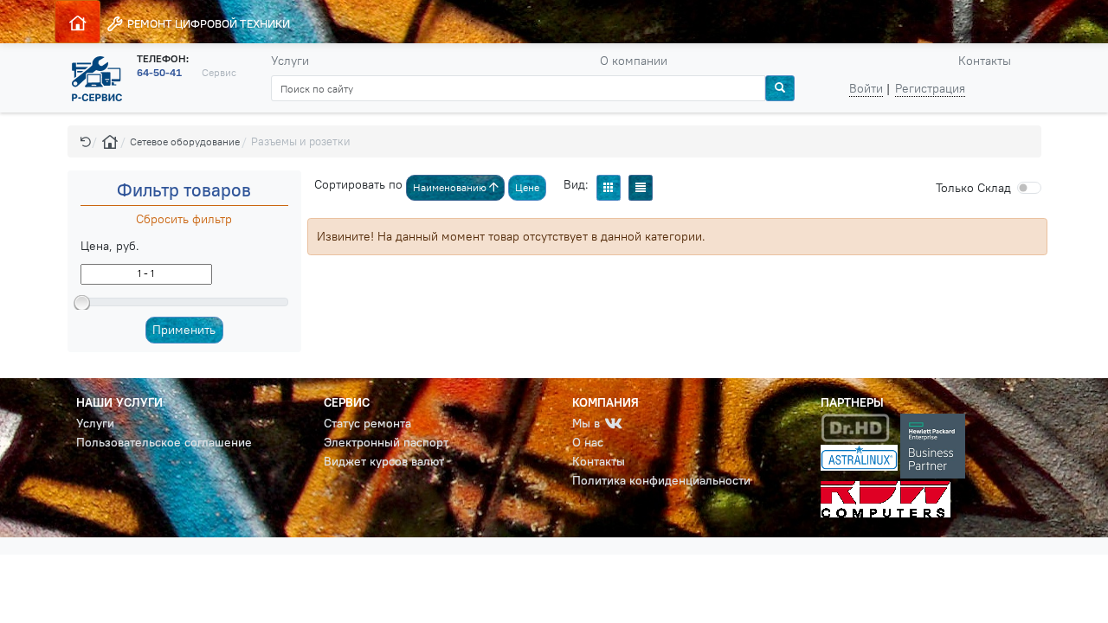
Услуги (290, 60)
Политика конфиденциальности (661, 480)
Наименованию (451, 187)
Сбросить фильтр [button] (184, 219)
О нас (587, 442)
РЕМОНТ (207, 23)
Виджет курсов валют (384, 461)
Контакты (984, 60)
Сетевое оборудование (185, 141)
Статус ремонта (367, 423)
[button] (86, 141)
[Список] (640, 188)
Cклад (973, 188)
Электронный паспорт (386, 442)
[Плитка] (608, 188)
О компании (633, 60)
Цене (527, 187)
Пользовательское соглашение (164, 442)
